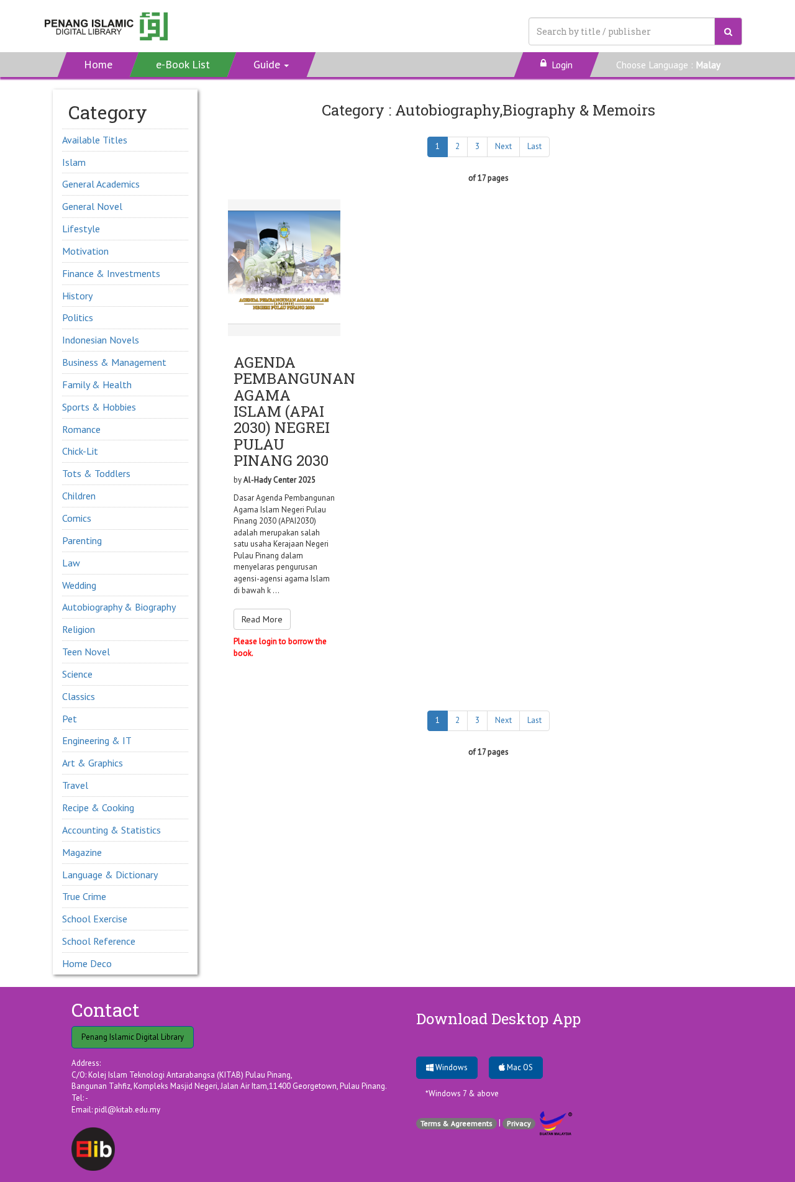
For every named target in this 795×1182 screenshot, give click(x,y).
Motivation (85, 251)
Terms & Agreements (456, 1123)
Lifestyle (81, 228)
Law (71, 563)
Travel (75, 785)
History (77, 295)
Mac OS (519, 1067)
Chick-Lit (80, 451)
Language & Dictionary (110, 874)
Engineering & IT (97, 740)
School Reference (98, 941)
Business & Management (114, 362)
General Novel (92, 206)
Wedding (79, 585)
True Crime (84, 896)
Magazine (82, 852)
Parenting (82, 540)
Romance (81, 429)
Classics (78, 696)
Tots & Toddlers (96, 473)
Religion (78, 629)
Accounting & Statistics (111, 830)
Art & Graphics (92, 763)
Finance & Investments (111, 273)
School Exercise (94, 918)
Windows (451, 1067)
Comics (76, 518)
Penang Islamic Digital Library (132, 1037)
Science (77, 674)
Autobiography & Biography (119, 607)
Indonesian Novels (100, 340)
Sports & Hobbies (99, 407)
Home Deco (87, 963)
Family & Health (97, 384)
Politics (77, 317)
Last (534, 146)
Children (79, 495)
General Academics (101, 184)
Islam (74, 162)
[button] (271, 64)
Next (503, 146)
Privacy (519, 1123)
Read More (262, 619)
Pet (69, 718)
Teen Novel (86, 651)
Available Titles (94, 140)
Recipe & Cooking (98, 807)
